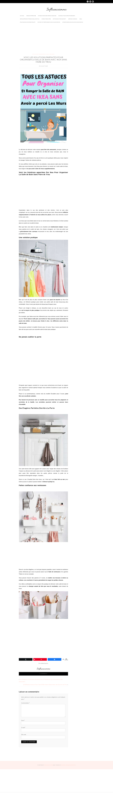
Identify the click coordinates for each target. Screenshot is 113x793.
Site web (23, 734)
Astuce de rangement (39, 54)
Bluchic (63, 765)
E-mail (23, 727)
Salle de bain (50, 54)
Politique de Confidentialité (27, 22)
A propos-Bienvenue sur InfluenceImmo (72, 22)
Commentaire (25, 703)
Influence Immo (48, 765)
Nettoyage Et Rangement (59, 18)
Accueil (22, 15)
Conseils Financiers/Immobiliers (66, 15)
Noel (80, 18)
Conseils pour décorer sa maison (46, 15)
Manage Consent (70, 765)
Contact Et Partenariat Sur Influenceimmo (49, 22)
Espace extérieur (30, 15)
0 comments (43, 673)
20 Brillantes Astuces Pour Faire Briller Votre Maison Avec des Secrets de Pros (45, 684)
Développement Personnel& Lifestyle (29, 18)
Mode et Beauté (46, 18)
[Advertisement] (56, 37)
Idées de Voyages (72, 18)
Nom (23, 720)
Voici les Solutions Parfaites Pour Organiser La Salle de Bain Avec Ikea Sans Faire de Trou (43, 59)
